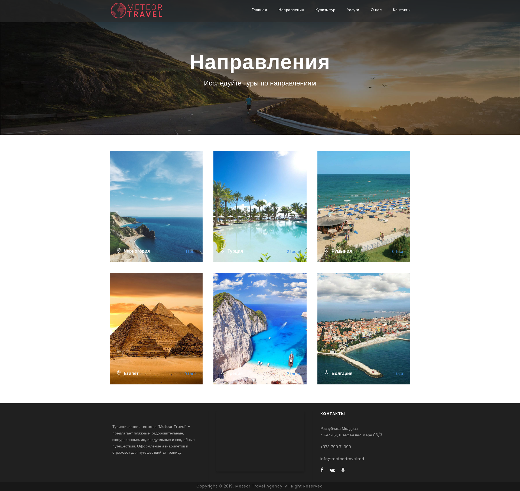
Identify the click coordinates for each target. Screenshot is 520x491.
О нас (376, 9)
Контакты (401, 9)
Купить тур (326, 9)
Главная (259, 9)
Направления (291, 9)
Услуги (353, 9)
